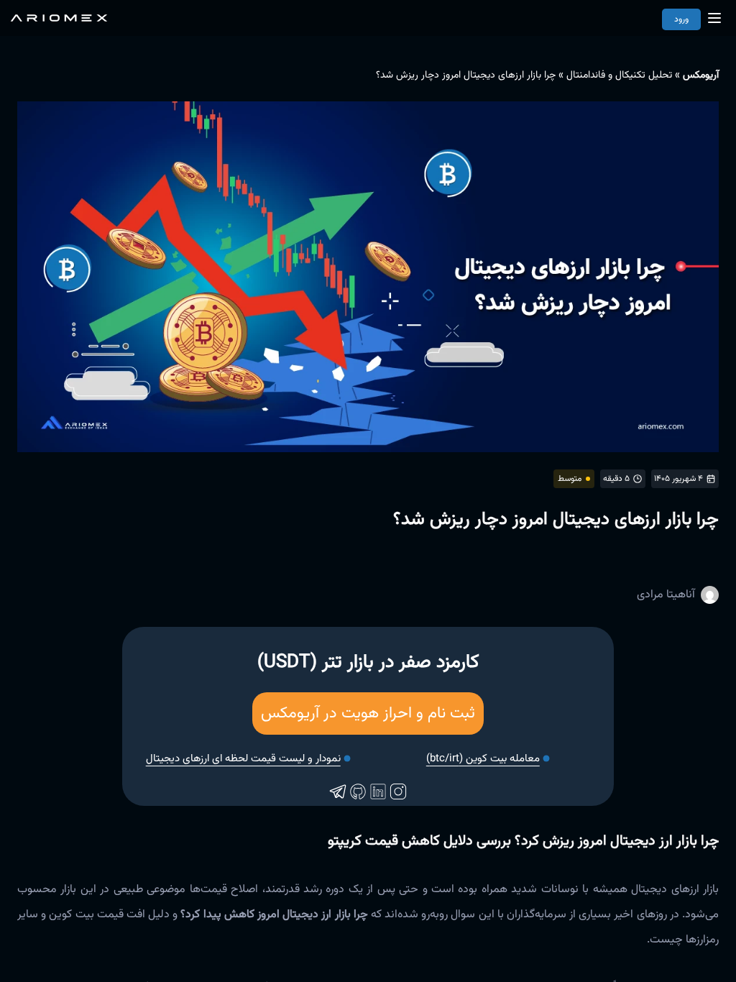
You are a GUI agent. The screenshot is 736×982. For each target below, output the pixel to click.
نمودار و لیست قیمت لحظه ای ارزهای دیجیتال (243, 759)
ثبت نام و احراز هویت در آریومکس (368, 713)
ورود (681, 19)
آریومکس (701, 75)
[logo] (59, 18)
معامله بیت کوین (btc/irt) (483, 759)
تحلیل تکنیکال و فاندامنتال (619, 75)
